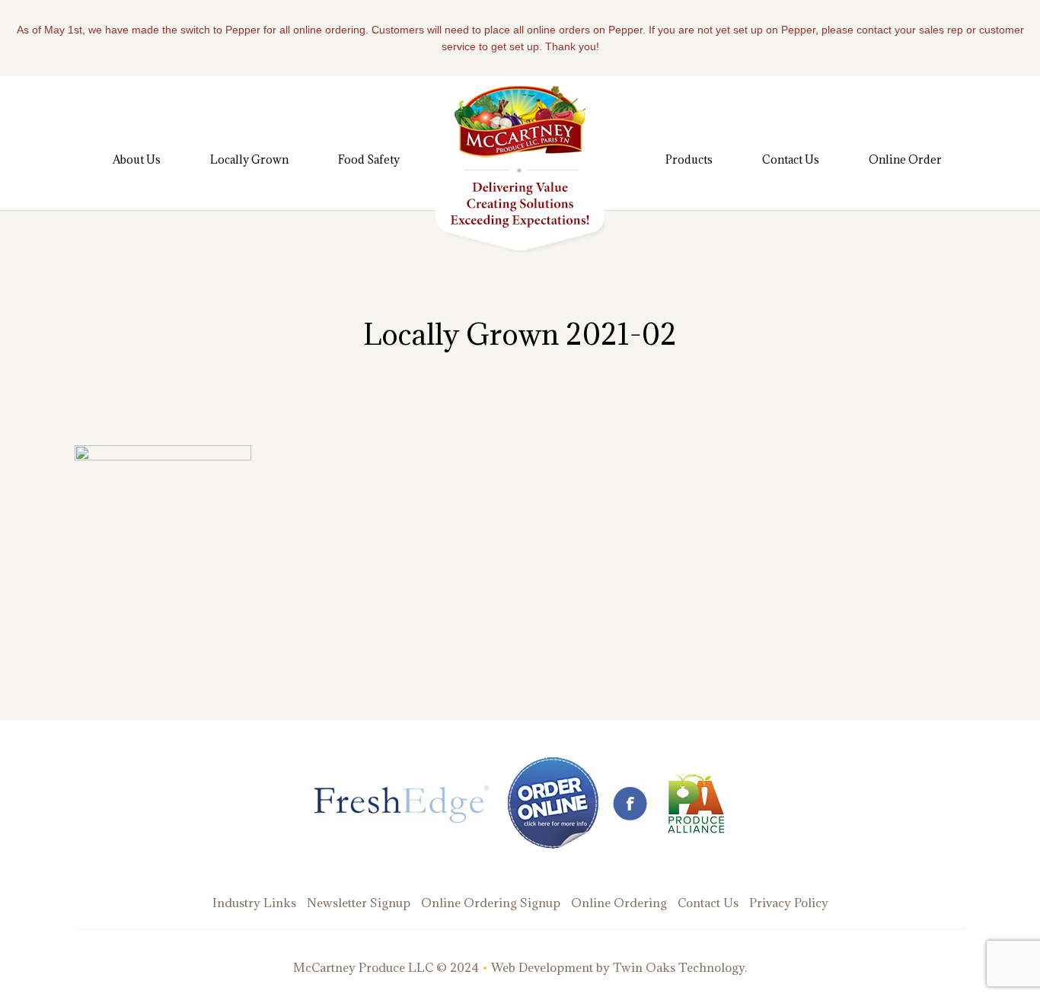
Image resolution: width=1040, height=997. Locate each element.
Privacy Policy (788, 902)
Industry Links (254, 902)
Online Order (905, 159)
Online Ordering (619, 902)
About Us (137, 159)
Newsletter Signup (358, 902)
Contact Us (790, 159)
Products (689, 159)
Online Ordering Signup (490, 902)
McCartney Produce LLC (363, 967)
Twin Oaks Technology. (680, 967)
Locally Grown (249, 159)
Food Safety (369, 159)
